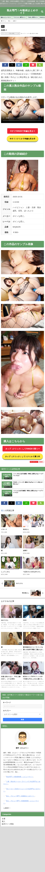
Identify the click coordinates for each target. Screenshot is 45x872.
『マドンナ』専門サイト (19, 17)
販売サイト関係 (8, 824)
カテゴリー (7, 710)
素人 (3, 26)
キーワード (7, 702)
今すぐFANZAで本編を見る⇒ (22, 131)
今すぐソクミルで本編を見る (22, 138)
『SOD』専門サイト (32, 17)
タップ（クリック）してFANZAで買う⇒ (22, 448)
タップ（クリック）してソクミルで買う (21, 456)
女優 (3, 818)
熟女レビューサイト (6, 17)
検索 (22, 719)
